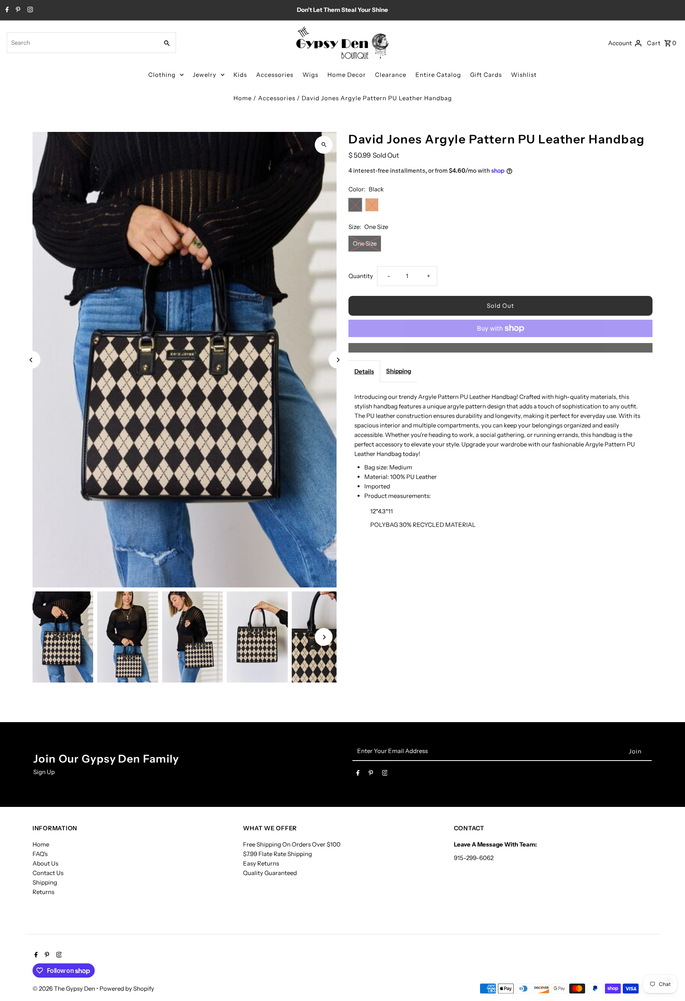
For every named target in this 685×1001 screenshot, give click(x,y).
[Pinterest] (17, 10)
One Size (365, 243)
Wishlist (524, 74)
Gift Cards (486, 74)
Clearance (390, 74)
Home (242, 98)
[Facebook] (6, 10)
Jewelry (204, 74)
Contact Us (48, 873)
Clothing (162, 74)
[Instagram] (29, 10)
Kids (240, 74)
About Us (45, 863)
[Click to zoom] (324, 145)
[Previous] (31, 360)
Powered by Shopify (126, 988)
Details (364, 371)
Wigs (310, 74)
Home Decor (346, 74)
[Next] (337, 360)
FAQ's (40, 854)
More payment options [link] (500, 347)
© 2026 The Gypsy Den (64, 988)
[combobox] (82, 43)
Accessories (274, 74)
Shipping (398, 371)
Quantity (360, 276)
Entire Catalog (438, 74)
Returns (43, 892)
